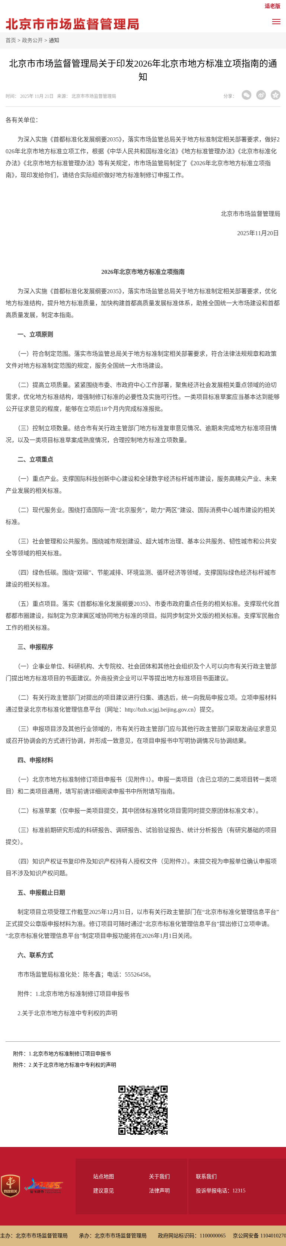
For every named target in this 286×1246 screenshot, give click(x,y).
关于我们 (159, 1176)
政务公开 (32, 40)
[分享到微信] (246, 95)
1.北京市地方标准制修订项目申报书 (70, 1054)
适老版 (272, 6)
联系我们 (206, 1176)
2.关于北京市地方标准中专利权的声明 (72, 1065)
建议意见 (103, 1191)
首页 (11, 40)
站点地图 (103, 1176)
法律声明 (159, 1191)
